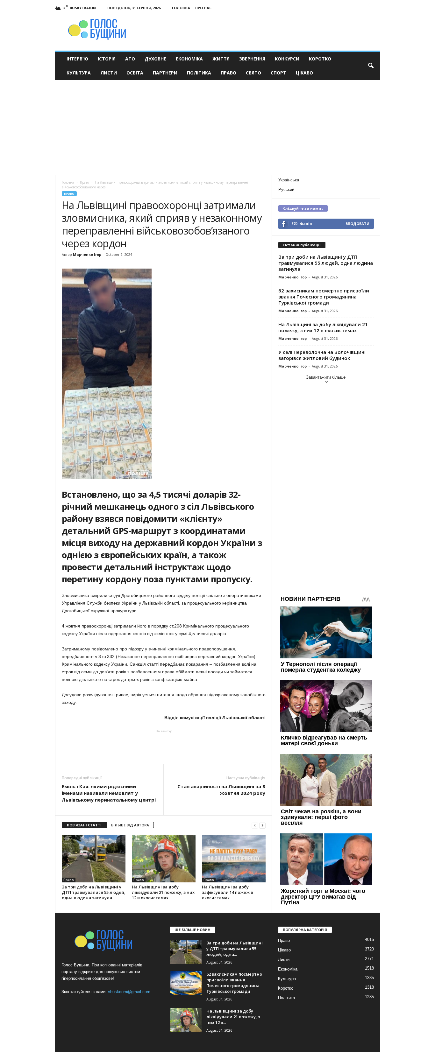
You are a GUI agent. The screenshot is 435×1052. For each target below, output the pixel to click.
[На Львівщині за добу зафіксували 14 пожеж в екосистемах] (234, 858)
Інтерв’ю (77, 59)
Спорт (278, 73)
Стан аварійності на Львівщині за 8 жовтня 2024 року (221, 789)
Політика (199, 73)
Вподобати (357, 223)
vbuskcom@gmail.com (129, 991)
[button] (371, 66)
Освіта (134, 73)
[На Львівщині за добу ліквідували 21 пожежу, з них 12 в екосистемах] (164, 858)
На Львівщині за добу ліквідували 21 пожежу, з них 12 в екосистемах (163, 892)
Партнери (165, 73)
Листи (108, 73)
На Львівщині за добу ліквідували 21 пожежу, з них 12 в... (233, 1016)
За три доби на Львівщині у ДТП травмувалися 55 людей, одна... (234, 948)
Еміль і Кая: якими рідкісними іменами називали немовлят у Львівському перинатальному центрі (109, 793)
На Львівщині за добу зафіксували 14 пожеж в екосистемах (227, 892)
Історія (107, 59)
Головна (181, 7)
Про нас (203, 7)
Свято (253, 73)
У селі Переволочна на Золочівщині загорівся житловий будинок (322, 355)
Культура (79, 73)
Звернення (252, 59)
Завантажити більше (326, 377)
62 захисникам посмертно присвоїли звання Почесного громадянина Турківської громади (323, 296)
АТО (130, 59)
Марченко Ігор (87, 254)
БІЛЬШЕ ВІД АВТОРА (130, 825)
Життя (221, 59)
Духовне (155, 59)
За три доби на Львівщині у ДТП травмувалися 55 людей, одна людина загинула (93, 892)
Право (228, 73)
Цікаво (304, 73)
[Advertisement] (217, 127)
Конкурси (287, 59)
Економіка (189, 59)
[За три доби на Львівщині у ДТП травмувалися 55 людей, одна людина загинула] (93, 858)
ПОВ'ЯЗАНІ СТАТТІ (84, 825)
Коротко (320, 59)
